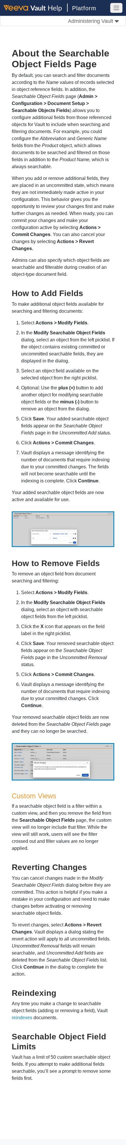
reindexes (22, 1017)
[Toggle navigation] (116, 8)
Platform (84, 8)
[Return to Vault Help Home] (36, 8)
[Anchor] (87, 292)
